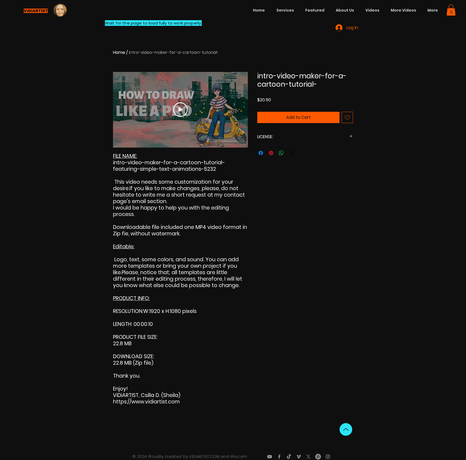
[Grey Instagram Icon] (328, 456)
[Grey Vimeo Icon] (298, 456)
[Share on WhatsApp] (281, 153)
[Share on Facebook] (261, 153)
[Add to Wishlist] (347, 117)
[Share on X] (291, 153)
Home (119, 52)
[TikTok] (289, 456)
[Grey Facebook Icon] (279, 456)
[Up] (346, 429)
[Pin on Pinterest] (271, 153)
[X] (308, 456)
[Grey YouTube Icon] (269, 456)
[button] (451, 10)
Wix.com (238, 456)
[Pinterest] (318, 456)
